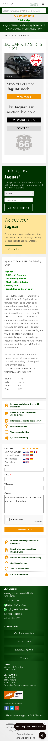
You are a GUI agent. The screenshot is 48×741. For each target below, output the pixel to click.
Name (6, 466)
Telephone (8, 484)
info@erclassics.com (13, 613)
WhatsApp (25, 20)
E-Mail (7, 475)
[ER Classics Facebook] (6, 708)
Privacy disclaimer (25, 733)
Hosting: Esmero (13, 730)
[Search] (44, 11)
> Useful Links (11, 626)
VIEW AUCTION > (24, 120)
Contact (12, 249)
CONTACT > (24, 128)
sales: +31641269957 (16, 604)
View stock (24, 97)
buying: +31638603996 (17, 609)
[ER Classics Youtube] (17, 708)
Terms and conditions (25, 737)
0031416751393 (25, 16)
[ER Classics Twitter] (12, 708)
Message (7, 493)
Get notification (17, 208)
